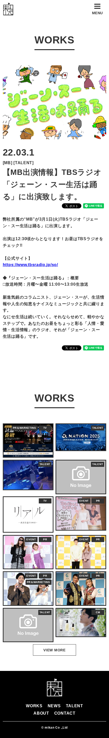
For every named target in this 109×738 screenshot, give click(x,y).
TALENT (74, 706)
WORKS (34, 706)
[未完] (8, 9)
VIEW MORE (54, 650)
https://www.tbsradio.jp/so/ (30, 265)
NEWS (54, 706)
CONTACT (65, 713)
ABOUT (41, 713)
